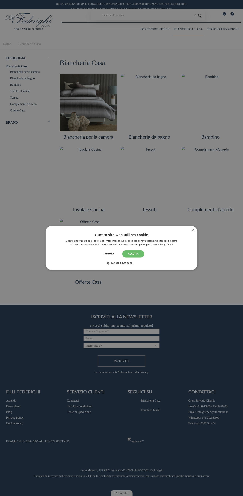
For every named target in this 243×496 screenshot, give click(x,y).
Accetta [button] (133, 253)
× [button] (193, 230)
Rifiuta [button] (109, 253)
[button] (121, 263)
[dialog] (121, 248)
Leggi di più (166, 244)
